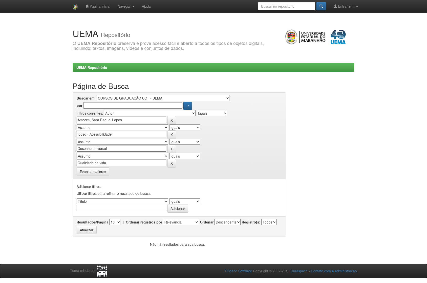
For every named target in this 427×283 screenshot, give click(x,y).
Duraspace (299, 270)
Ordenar (207, 222)
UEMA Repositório (91, 67)
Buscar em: (86, 98)
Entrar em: (346, 6)
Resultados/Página (92, 222)
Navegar (125, 6)
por (79, 105)
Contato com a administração (334, 270)
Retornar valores (93, 171)
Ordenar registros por (144, 222)
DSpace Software (238, 270)
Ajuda (146, 6)
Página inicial (99, 6)
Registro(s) (251, 222)
